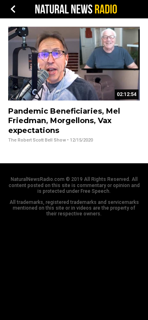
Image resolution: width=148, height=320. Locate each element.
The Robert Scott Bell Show (37, 140)
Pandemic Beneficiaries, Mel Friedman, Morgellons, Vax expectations (64, 121)
